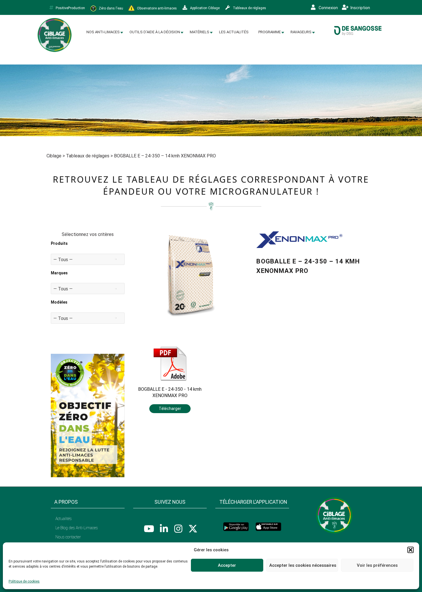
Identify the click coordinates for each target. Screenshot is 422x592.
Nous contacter (68, 537)
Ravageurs (301, 32)
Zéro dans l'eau (110, 8)
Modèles (59, 302)
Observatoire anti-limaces (156, 8)
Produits (59, 243)
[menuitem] (103, 32)
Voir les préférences (377, 565)
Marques (59, 273)
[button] (410, 550)
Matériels (199, 32)
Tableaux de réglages (249, 8)
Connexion (328, 7)
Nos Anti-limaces (103, 32)
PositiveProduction (70, 8)
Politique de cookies (24, 581)
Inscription (360, 7)
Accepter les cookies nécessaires (302, 565)
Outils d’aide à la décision (154, 32)
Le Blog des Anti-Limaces (76, 527)
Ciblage (54, 156)
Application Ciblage (204, 8)
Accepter (227, 565)
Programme (269, 32)
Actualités (63, 518)
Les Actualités (234, 32)
